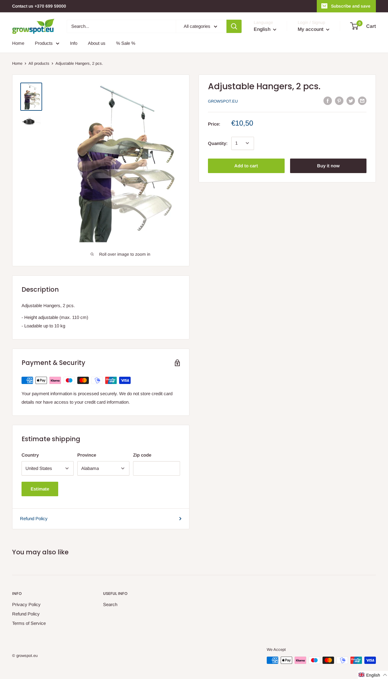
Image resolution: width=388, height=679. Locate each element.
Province (86, 455)
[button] (373, 675)
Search (110, 604)
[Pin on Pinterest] (339, 100)
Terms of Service (29, 623)
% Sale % (125, 43)
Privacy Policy (26, 604)
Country (30, 455)
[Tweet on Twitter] (350, 100)
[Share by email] (362, 100)
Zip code (142, 455)
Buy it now (328, 165)
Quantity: (218, 143)
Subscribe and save (350, 6)
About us (96, 43)
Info (73, 43)
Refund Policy (34, 518)
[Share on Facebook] (327, 100)
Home (18, 43)
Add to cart (246, 165)
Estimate (40, 488)
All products (38, 63)
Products (44, 43)
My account (311, 29)
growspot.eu (223, 101)
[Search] (234, 26)
